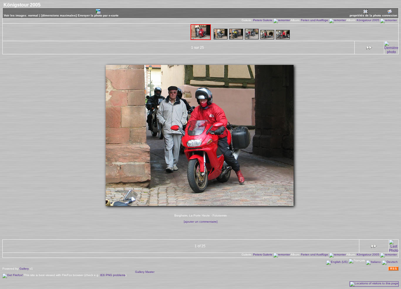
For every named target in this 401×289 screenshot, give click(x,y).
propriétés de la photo (365, 15)
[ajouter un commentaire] (201, 221)
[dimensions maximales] (59, 15)
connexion (389, 15)
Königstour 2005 (368, 20)
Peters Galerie (263, 20)
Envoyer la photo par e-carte (98, 15)
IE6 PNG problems (112, 275)
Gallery (24, 268)
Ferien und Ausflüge (315, 20)
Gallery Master (144, 271)
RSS (393, 268)
